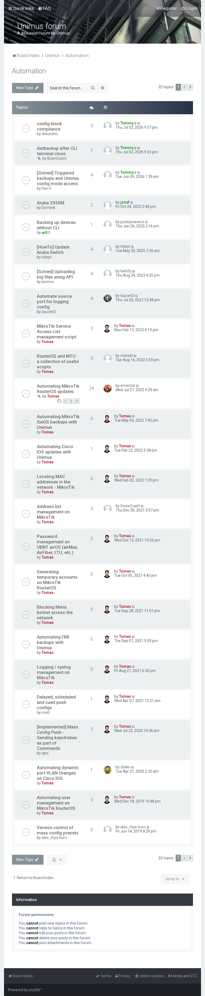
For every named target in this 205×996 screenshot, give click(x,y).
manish (126, 355)
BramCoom (57, 158)
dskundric (50, 134)
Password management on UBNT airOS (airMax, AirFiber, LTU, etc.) (57, 544)
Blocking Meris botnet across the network (55, 612)
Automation (29, 71)
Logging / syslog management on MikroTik (54, 672)
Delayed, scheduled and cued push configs (56, 702)
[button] (190, 87)
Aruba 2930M (50, 202)
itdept (47, 257)
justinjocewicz (132, 222)
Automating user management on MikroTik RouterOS (56, 803)
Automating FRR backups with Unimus (53, 642)
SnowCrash (130, 506)
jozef (124, 202)
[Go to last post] (139, 123)
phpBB (34, 990)
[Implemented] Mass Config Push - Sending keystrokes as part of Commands (57, 737)
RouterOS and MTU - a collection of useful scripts (58, 361)
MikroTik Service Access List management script (56, 331)
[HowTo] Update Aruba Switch (53, 249)
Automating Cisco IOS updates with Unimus (55, 452)
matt (46, 712)
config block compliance (49, 126)
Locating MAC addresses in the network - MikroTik (56, 482)
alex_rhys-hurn (54, 837)
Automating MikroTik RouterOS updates (58, 388)
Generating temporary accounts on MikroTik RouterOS (57, 579)
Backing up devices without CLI (56, 225)
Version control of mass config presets (57, 830)
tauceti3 (49, 312)
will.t (46, 232)
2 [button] (184, 87)
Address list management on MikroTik (53, 512)
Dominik (48, 207)
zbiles (125, 767)
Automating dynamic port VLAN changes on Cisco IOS (58, 773)
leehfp (125, 271)
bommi (48, 282)
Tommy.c (128, 123)
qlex (45, 753)
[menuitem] (44, 8)
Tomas (48, 341)
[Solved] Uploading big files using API (56, 274)
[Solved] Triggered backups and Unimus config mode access (58, 178)
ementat (127, 385)
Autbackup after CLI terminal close (57, 151)
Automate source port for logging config (54, 301)
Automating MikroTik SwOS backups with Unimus (58, 422)
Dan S (47, 188)
